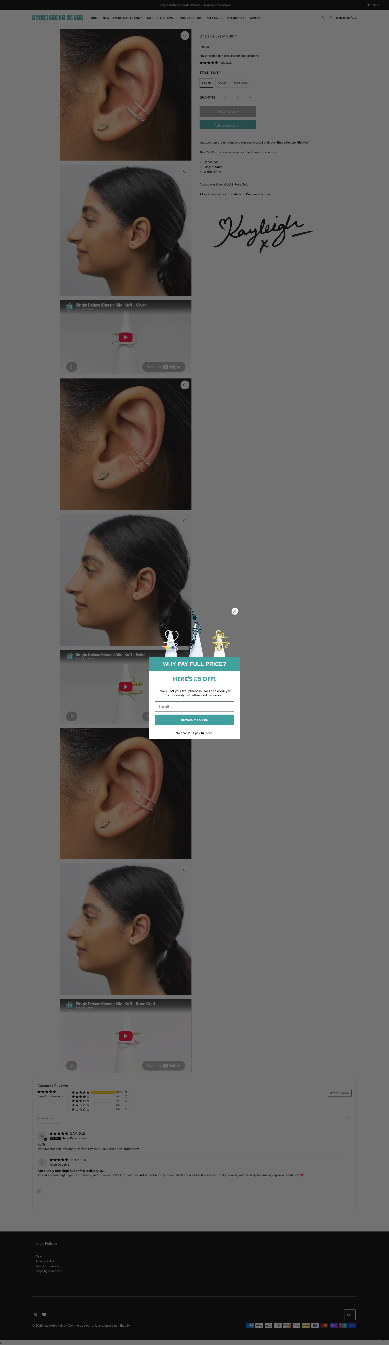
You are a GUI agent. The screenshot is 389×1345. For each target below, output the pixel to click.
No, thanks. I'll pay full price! (194, 733)
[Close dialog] (234, 611)
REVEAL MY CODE (194, 720)
